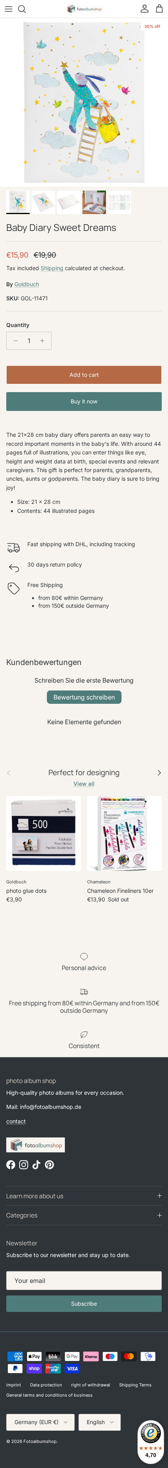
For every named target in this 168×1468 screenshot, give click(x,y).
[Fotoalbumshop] (84, 9)
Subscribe (84, 1303)
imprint (13, 1385)
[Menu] (8, 9)
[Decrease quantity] (13, 340)
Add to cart (84, 374)
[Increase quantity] (44, 340)
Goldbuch (26, 284)
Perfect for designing (84, 772)
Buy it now (84, 401)
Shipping (52, 268)
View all (84, 783)
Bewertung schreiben (84, 697)
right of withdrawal (90, 1385)
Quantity (17, 325)
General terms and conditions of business (49, 1395)
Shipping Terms (135, 1385)
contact (16, 1121)
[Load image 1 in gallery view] (84, 102)
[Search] (25, 9)
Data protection (46, 1385)
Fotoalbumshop (40, 1441)
